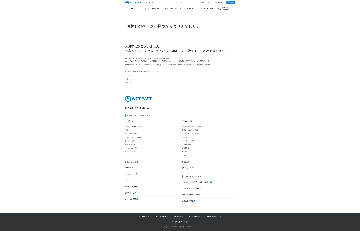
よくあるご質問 (187, 201)
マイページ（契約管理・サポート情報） (195, 182)
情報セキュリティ (130, 141)
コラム (194, 2)
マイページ (230, 2)
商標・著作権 (177, 216)
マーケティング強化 (188, 141)
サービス (128, 121)
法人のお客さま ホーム (137, 108)
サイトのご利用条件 (161, 216)
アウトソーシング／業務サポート (135, 137)
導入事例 (128, 168)
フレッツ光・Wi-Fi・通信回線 (134, 126)
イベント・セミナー (132, 174)
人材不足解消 (186, 148)
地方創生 (185, 151)
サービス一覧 (129, 151)
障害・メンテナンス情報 (190, 194)
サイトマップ (145, 216)
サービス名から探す (131, 148)
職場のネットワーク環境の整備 (191, 126)
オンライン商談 (130, 199)
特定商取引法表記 (211, 216)
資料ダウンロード (205, 2)
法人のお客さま (148, 2)
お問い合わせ (218, 2)
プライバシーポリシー (194, 216)
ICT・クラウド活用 (131, 133)
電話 (126, 130)
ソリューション (187, 121)
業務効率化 (185, 137)
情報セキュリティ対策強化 (190, 130)
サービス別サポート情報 (190, 188)
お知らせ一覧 (186, 168)
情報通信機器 (129, 144)
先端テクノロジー (187, 155)
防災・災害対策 (186, 144)
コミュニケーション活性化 (190, 133)
